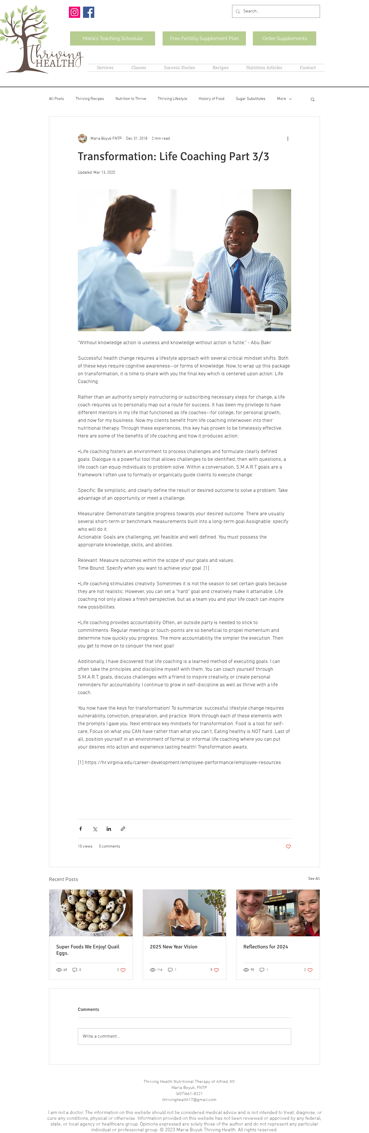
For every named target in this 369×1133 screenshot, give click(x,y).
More (281, 98)
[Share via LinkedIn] (109, 828)
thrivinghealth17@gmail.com (189, 1099)
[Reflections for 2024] (278, 913)
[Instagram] (74, 12)
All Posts (56, 98)
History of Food (211, 98)
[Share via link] (123, 828)
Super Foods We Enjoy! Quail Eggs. (87, 949)
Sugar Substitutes (251, 98)
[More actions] (287, 138)
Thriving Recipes (90, 98)
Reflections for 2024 (266, 946)
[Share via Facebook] (80, 828)
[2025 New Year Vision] (184, 913)
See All (314, 878)
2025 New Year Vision (174, 946)
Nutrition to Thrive (131, 98)
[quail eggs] (91, 913)
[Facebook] (88, 12)
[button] (312, 99)
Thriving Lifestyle (172, 98)
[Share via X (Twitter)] (94, 828)
